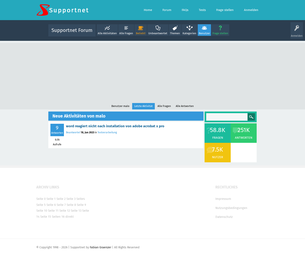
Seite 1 (51, 199)
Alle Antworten (185, 106)
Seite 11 (53, 210)
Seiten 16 (58, 216)
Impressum (223, 199)
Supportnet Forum (72, 30)
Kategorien (189, 33)
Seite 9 (81, 205)
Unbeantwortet (157, 33)
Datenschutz (224, 217)
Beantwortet (73, 132)
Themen (175, 33)
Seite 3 (71, 199)
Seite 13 (76, 210)
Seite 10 (41, 210)
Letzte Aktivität (143, 106)
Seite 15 (45, 216)
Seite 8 (71, 205)
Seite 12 (64, 210)
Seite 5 (41, 205)
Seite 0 (41, 199)
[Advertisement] (152, 72)
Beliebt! (140, 33)
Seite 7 (61, 205)
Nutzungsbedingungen (231, 208)
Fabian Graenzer (100, 247)
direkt (69, 216)
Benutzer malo (120, 106)
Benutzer (204, 33)
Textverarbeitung (107, 132)
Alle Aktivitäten (107, 33)
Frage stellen (220, 33)
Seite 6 (51, 205)
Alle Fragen (126, 33)
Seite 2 (61, 199)
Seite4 (80, 199)
